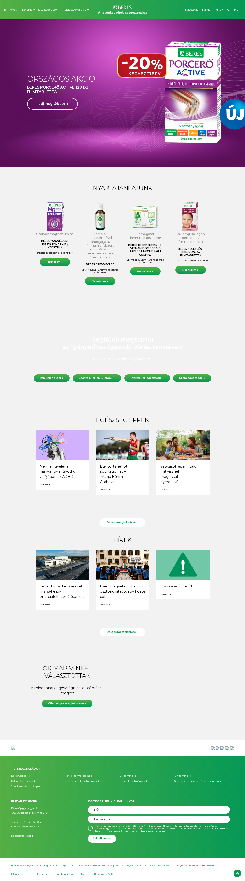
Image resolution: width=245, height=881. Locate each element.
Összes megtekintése (121, 522)
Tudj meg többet (50, 115)
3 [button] (113, 159)
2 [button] (108, 159)
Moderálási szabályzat (157, 865)
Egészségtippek (47, 9)
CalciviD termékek (22, 781)
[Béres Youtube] (217, 748)
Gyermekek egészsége (145, 378)
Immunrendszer (50, 378)
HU (236, 9)
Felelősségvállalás (74, 9)
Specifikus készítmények (25, 786)
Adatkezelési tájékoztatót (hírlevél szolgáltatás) (143, 826)
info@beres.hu (29, 826)
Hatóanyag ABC (103, 874)
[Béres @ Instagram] (222, 748)
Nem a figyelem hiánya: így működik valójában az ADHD (57, 471)
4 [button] (117, 159)
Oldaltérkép (18, 874)
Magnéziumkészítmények (81, 781)
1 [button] (103, 159)
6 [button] (127, 159)
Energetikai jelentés (186, 865)
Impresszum (209, 865)
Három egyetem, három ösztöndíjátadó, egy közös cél (122, 591)
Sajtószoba (84, 874)
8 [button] (136, 159)
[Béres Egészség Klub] (213, 748)
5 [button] (122, 159)
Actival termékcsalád (78, 775)
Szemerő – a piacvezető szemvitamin (196, 781)
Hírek (219, 9)
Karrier (207, 9)
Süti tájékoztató (131, 865)
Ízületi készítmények (132, 781)
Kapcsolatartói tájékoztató (59, 865)
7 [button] (132, 159)
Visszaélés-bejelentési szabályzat (98, 865)
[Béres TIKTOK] (232, 748)
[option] (122, 93)
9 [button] (141, 159)
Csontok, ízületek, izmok (95, 378)
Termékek (10, 9)
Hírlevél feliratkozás (40, 874)
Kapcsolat (191, 9)
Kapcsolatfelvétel (21, 835)
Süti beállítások (65, 874)
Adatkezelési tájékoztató (26, 865)
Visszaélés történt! (176, 586)
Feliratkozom (102, 838)
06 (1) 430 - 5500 (30, 822)
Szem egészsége (191, 378)
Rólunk (27, 9)
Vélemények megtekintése (66, 703)
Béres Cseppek (19, 775)
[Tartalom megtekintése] (62, 445)
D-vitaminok (181, 775)
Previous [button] (13, 93)
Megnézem (54, 262)
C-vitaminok (127, 775)
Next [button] (231, 93)
